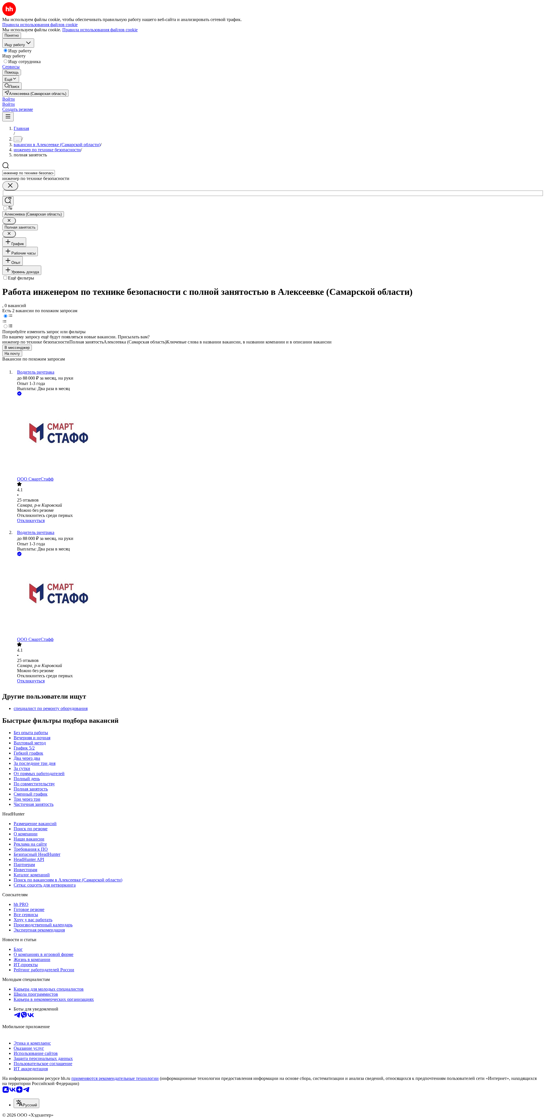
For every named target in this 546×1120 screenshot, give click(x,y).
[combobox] (28, 173)
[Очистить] (10, 186)
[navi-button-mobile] (8, 116)
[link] (12, 86)
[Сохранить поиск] (8, 201)
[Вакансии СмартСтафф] (278, 437)
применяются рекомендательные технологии (115, 1078)
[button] (8, 99)
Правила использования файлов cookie (100, 29)
